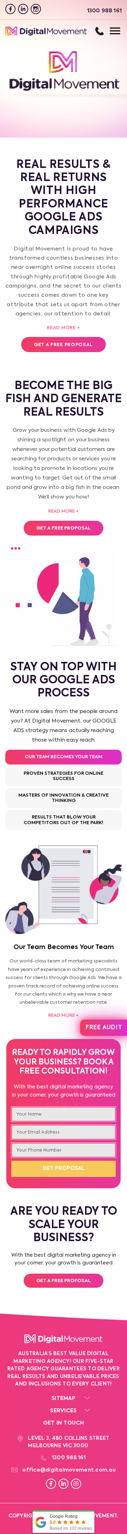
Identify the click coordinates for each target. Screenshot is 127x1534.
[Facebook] (10, 9)
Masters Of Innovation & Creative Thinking (63, 798)
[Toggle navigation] (108, 30)
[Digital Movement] (46, 34)
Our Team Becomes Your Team (63, 757)
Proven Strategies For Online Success (63, 776)
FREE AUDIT (103, 1027)
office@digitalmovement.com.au (69, 1470)
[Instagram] (36, 9)
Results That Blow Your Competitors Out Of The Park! (63, 820)
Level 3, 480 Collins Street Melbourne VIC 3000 (68, 1442)
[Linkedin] (23, 9)
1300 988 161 (99, 31)
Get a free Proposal (63, 345)
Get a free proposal (63, 1281)
